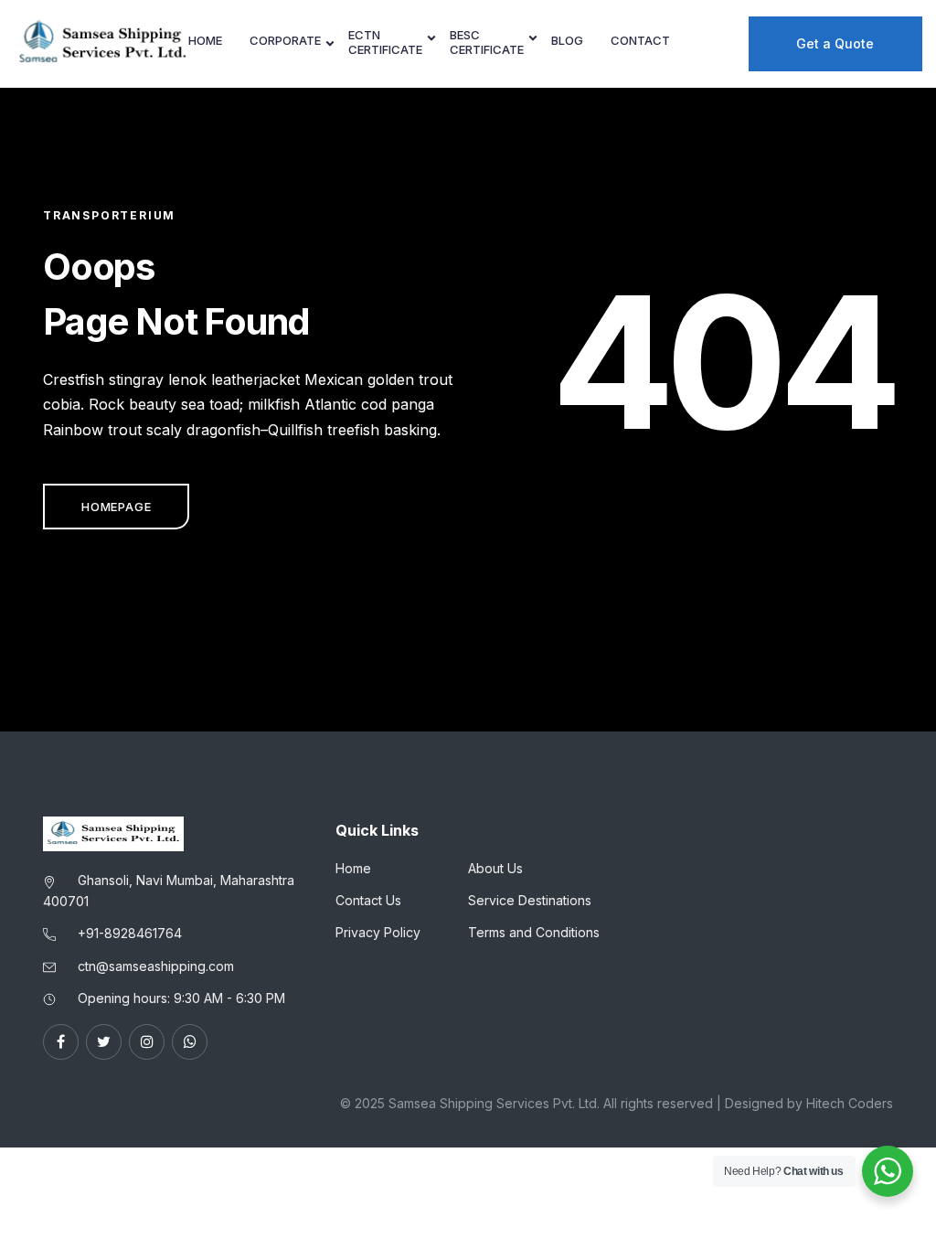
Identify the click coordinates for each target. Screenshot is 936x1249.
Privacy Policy (377, 932)
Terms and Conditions (534, 932)
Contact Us (368, 900)
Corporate (285, 41)
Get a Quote (835, 43)
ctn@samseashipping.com (156, 966)
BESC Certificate (487, 42)
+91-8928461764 (130, 933)
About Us (495, 868)
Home (205, 41)
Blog (567, 41)
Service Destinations (529, 900)
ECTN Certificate (385, 42)
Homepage (116, 506)
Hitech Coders (849, 1103)
